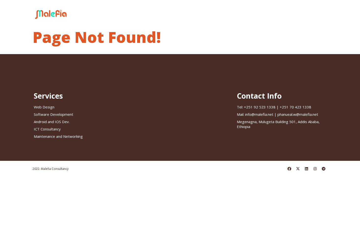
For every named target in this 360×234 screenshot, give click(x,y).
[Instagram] (315, 169)
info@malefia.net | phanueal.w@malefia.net (277, 114)
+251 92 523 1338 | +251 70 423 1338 (274, 107)
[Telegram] (324, 169)
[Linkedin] (307, 169)
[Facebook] (289, 169)
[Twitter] (298, 169)
